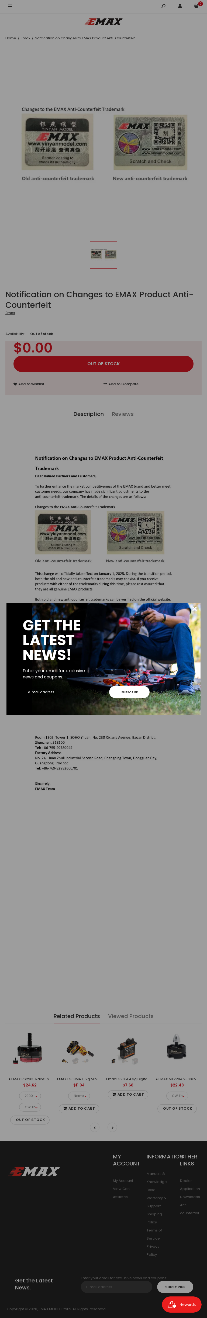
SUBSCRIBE (129, 692)
